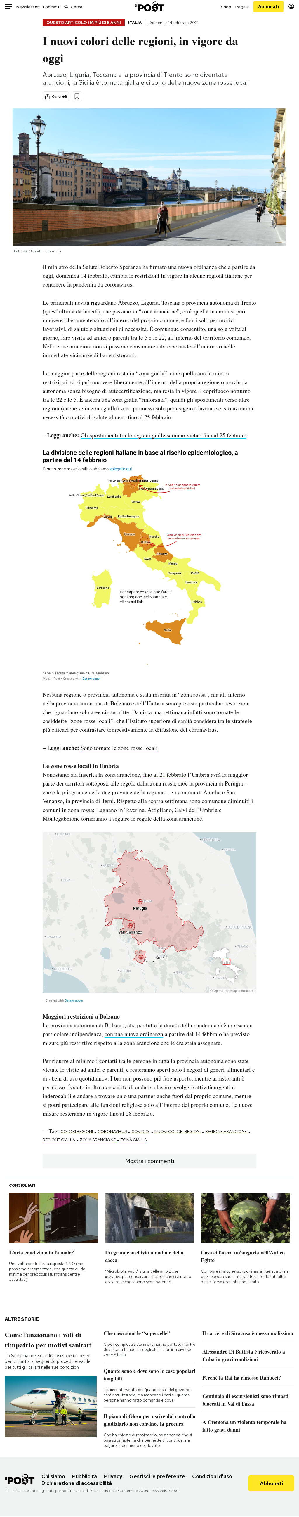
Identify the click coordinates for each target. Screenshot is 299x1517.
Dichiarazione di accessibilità (76, 1483)
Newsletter (27, 6)
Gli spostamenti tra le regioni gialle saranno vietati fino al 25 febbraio (163, 435)
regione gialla (59, 1140)
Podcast (51, 6)
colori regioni (76, 1131)
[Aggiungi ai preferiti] (77, 96)
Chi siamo (53, 1476)
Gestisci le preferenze (157, 1476)
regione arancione (226, 1131)
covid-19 (140, 1131)
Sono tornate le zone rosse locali (119, 748)
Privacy (113, 1476)
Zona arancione (98, 1140)
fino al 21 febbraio (164, 775)
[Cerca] (66, 6)
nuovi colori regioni (177, 1131)
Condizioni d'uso (212, 1476)
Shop (226, 6)
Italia (135, 22)
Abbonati (268, 7)
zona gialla (133, 1140)
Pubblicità (84, 1476)
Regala (242, 6)
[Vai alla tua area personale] (291, 7)
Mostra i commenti (149, 1161)
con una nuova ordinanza (134, 1034)
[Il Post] (149, 6)
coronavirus (112, 1131)
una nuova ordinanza (192, 267)
